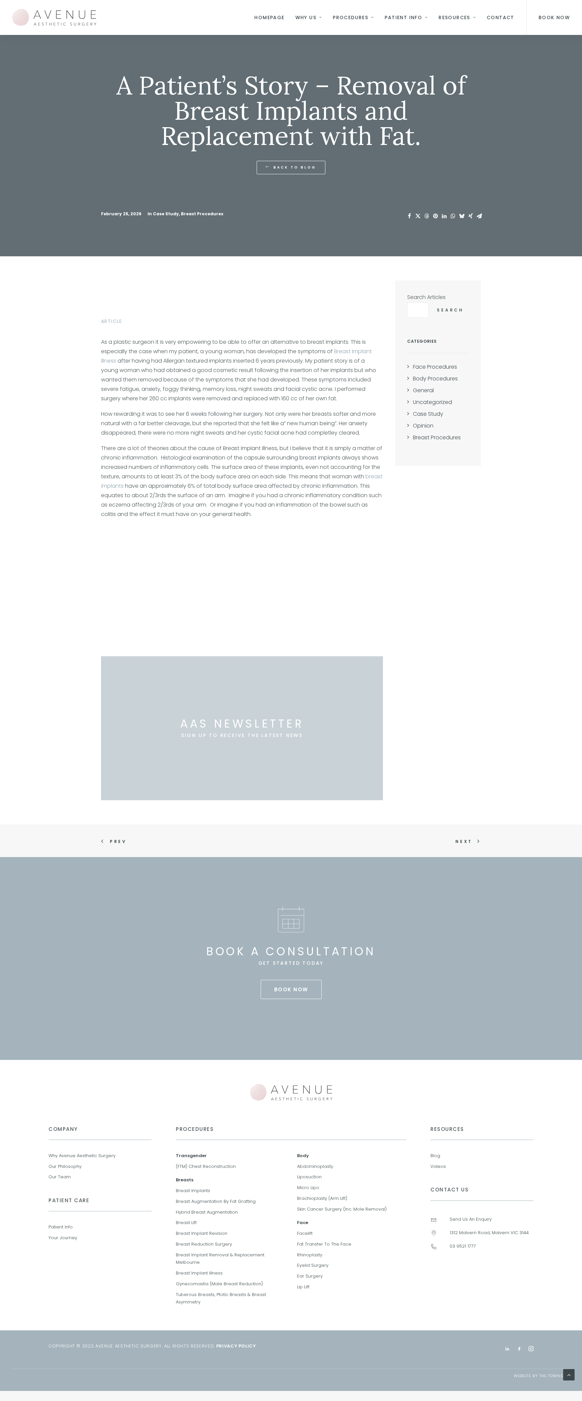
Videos (438, 1166)
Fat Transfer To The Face (324, 1244)
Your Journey (62, 1237)
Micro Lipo (308, 1187)
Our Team (59, 1177)
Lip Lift (303, 1287)
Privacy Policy (236, 1346)
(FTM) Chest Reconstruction (206, 1166)
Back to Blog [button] (294, 167)
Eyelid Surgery (312, 1265)
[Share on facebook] (409, 216)
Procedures (350, 17)
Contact (500, 17)
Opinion (423, 426)
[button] (434, 1220)
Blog (435, 1155)
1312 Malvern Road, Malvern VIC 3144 (489, 1232)
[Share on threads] (427, 216)
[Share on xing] (470, 216)
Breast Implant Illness (199, 1273)
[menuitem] (269, 17)
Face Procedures (435, 367)
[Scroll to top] (569, 1374)
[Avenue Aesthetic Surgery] (54, 17)
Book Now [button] (554, 17)
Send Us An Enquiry (471, 1219)
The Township (554, 1375)
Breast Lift (186, 1222)
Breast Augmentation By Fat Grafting (216, 1201)
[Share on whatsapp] (453, 216)
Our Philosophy (65, 1166)
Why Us (305, 17)
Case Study (166, 214)
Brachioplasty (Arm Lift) (322, 1198)
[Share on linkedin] (444, 216)
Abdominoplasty (315, 1166)
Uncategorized (432, 402)
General (423, 390)
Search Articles (426, 297)
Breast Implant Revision (201, 1233)
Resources (454, 17)
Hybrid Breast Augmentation (207, 1212)
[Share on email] (479, 216)
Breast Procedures (202, 214)
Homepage (269, 17)
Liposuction (309, 1177)
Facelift (305, 1233)
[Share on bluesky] (462, 216)
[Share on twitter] (418, 216)
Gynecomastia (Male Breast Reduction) (219, 1284)
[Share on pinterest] (435, 216)
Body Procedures (435, 378)
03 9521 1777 (463, 1246)
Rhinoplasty (309, 1255)
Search (450, 310)
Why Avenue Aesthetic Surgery (82, 1155)
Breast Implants (193, 1190)
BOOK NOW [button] (291, 989)
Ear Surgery (310, 1276)
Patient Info (403, 17)
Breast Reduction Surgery (204, 1244)
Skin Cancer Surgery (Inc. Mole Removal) (342, 1209)
